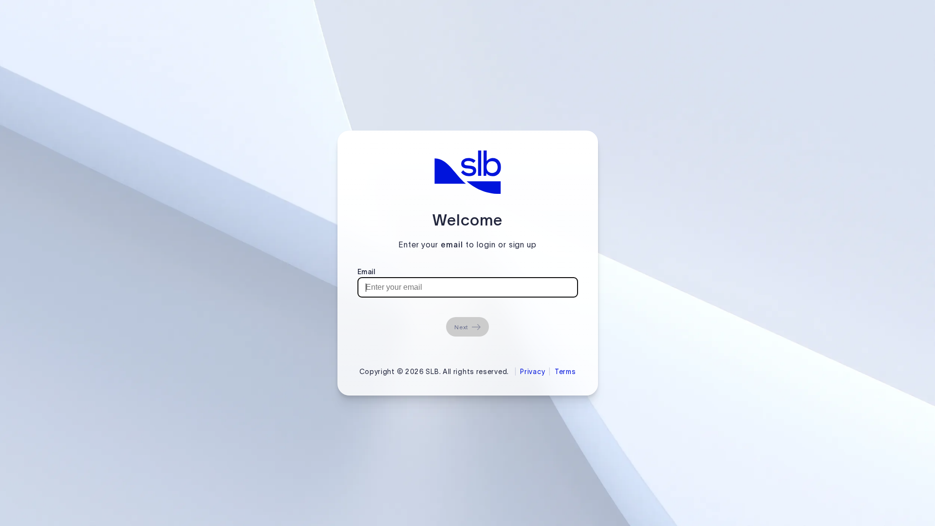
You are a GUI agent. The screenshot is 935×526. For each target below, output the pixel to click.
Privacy (532, 372)
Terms (565, 372)
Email (366, 272)
